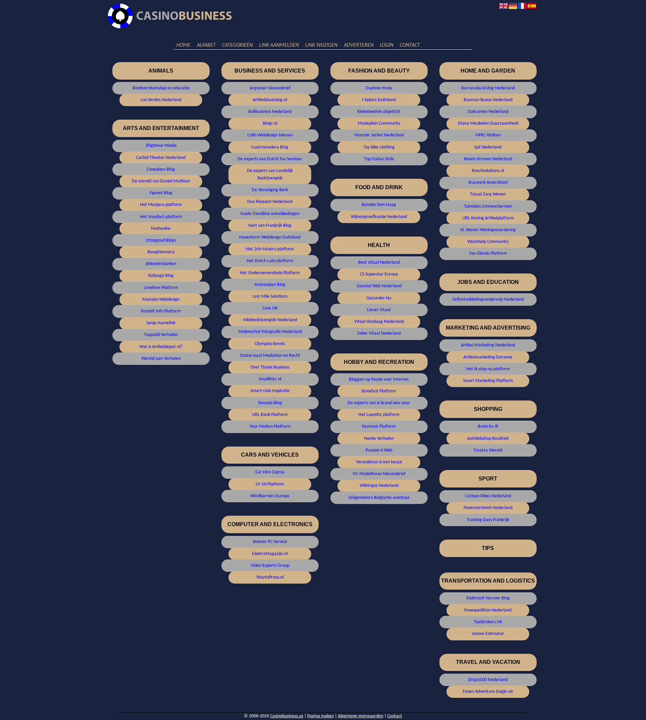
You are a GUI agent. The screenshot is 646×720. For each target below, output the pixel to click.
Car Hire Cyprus (269, 472)
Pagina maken (320, 716)
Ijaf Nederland (487, 147)
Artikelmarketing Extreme (487, 357)
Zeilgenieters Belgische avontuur (379, 497)
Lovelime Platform (161, 287)
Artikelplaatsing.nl (270, 99)
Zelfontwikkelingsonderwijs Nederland (488, 299)
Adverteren (358, 45)
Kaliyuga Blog (161, 275)
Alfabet (206, 45)
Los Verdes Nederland (161, 99)
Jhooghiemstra (161, 252)
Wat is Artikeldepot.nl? (160, 346)
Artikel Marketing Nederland (488, 345)
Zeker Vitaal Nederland (379, 333)
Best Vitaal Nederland (379, 262)
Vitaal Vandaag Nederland (379, 321)
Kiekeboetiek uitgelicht (378, 111)
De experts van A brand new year (379, 403)
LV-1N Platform (270, 484)
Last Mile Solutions (269, 296)
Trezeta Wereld (487, 450)
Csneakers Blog (161, 169)
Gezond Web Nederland (379, 286)
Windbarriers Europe (269, 496)
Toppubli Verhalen (161, 334)
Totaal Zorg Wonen (488, 194)
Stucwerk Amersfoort (488, 182)
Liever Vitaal (379, 309)
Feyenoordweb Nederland (488, 507)
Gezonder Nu (378, 298)
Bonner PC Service (270, 541)
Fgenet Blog (161, 193)
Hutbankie (161, 228)
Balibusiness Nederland (270, 111)
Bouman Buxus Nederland (488, 99)
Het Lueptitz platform (378, 414)
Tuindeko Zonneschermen (488, 206)
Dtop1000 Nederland (488, 679)
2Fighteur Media (161, 145)
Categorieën (237, 45)
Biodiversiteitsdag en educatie (161, 88)
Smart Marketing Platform (488, 380)
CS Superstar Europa (379, 274)
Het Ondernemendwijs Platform (270, 273)
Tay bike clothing (379, 147)
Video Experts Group (270, 565)
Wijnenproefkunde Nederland (379, 216)
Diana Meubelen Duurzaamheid (488, 123)
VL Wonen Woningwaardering (488, 229)
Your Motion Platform (270, 426)
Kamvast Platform (379, 426)
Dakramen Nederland (488, 111)
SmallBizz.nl (270, 379)
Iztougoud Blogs (161, 240)
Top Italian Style (379, 159)
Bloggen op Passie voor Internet (379, 379)
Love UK (270, 308)
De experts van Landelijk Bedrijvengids (270, 174)
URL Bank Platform (270, 414)
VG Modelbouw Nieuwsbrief (379, 473)
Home (183, 45)
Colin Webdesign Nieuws (270, 135)
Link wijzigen (321, 45)
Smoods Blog (270, 403)
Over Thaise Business (269, 367)
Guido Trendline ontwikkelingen (269, 213)
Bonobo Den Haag (379, 204)
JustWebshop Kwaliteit (488, 438)
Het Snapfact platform (161, 216)
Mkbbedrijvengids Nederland (270, 320)
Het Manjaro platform (161, 204)
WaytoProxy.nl (270, 577)
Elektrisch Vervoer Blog (488, 598)
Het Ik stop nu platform (488, 369)
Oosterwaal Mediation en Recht (270, 355)
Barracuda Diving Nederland (488, 88)
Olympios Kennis (270, 343)
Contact (410, 45)
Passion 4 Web (379, 450)
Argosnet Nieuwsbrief (270, 88)
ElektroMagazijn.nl (270, 553)
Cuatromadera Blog (269, 147)
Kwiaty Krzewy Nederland (488, 159)
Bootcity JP (488, 426)
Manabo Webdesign (161, 299)
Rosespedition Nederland (487, 610)
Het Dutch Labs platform (270, 260)
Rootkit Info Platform (161, 311)
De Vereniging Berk (270, 190)
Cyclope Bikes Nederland (488, 496)
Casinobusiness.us (286, 716)
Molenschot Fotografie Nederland (270, 331)
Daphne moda (379, 88)
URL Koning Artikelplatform (488, 218)
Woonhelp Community (488, 241)
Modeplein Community (379, 123)
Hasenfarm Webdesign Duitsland (269, 237)
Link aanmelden (279, 45)
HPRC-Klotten (488, 135)
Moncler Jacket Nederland (379, 135)
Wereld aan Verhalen (161, 358)
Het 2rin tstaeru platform (270, 249)
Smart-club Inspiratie (270, 390)
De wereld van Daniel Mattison (161, 181)
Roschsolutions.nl (488, 170)
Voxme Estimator (488, 633)
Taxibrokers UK (488, 622)
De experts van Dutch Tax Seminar (270, 159)
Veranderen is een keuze (379, 462)
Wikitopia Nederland (379, 485)
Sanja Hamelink (160, 323)
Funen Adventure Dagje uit (488, 691)
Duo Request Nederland (269, 201)
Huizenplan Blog (270, 284)
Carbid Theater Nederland (160, 157)
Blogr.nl (270, 123)
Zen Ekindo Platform (488, 253)
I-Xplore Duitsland (379, 99)
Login (386, 45)
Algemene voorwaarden (360, 716)
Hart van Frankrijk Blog (269, 225)
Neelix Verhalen (379, 438)
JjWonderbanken (160, 263)
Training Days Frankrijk (488, 519)
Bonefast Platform (379, 391)
